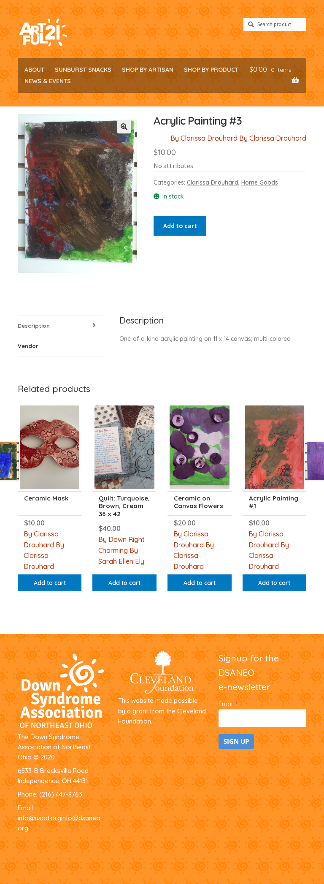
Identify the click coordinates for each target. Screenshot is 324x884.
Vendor (28, 346)
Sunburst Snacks (83, 69)
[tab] (60, 326)
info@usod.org (39, 818)
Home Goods (259, 182)
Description (34, 325)
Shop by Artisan (147, 69)
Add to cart (180, 225)
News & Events (47, 81)
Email (228, 704)
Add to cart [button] (50, 583)
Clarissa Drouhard (212, 182)
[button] (124, 126)
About (34, 69)
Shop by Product (211, 69)
